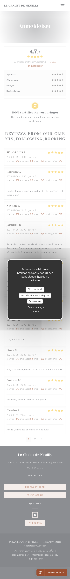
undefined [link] (35, 311)
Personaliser (35, 301)
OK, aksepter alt (35, 289)
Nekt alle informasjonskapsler (35, 295)
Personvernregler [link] (36, 307)
